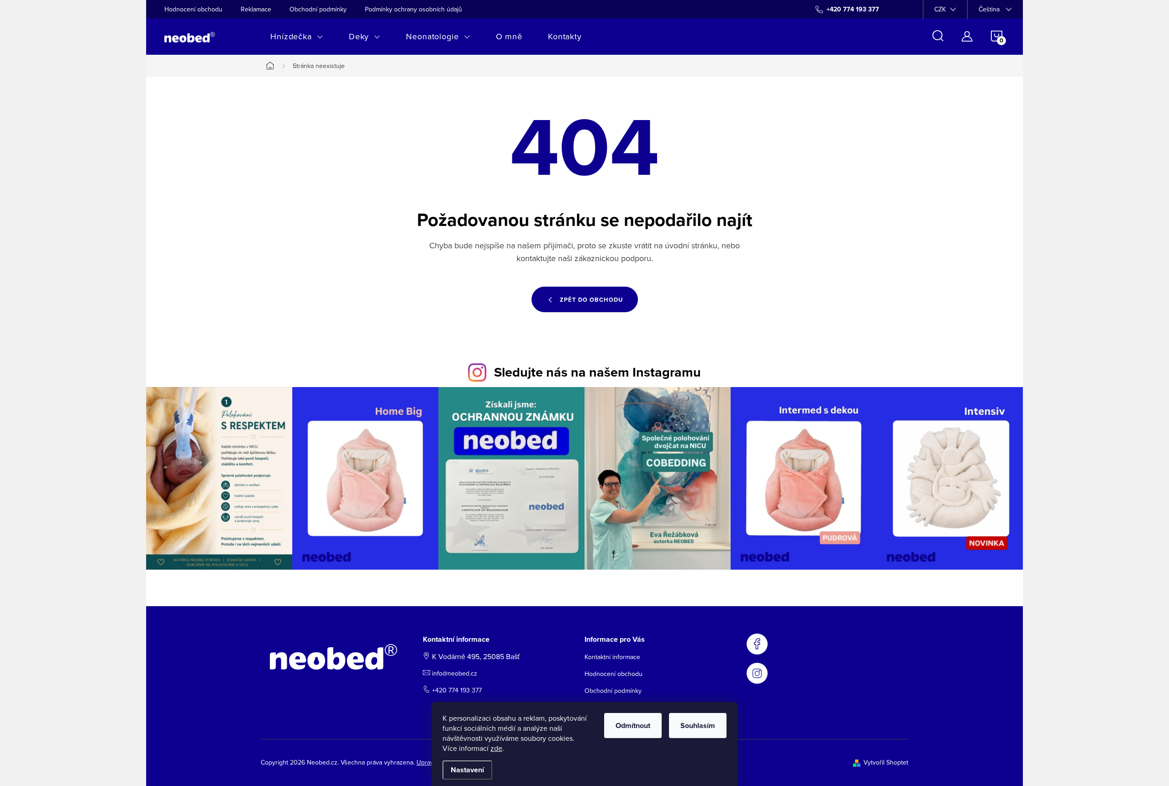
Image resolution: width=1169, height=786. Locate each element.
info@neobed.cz (454, 673)
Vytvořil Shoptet (886, 762)
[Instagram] (757, 673)
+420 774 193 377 (457, 690)
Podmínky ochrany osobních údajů (413, 9)
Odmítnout (633, 725)
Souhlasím (697, 725)
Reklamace (256, 9)
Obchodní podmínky (318, 9)
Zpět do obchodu (591, 299)
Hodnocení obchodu (193, 9)
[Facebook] (757, 644)
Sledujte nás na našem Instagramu (597, 372)
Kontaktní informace (612, 657)
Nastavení (467, 770)
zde (496, 748)
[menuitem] (297, 36)
